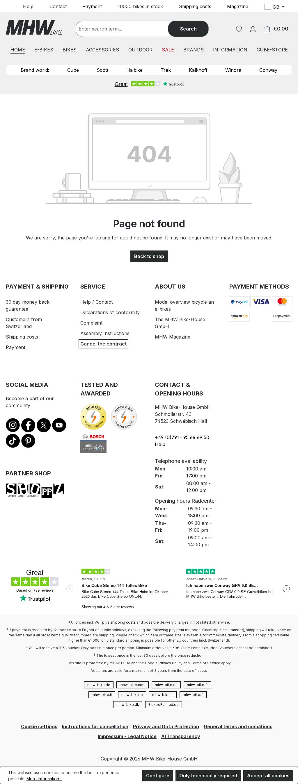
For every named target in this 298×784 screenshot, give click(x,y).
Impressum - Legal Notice (127, 736)
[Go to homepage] (35, 27)
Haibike (134, 70)
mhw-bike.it (102, 694)
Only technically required (208, 775)
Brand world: (35, 70)
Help (28, 6)
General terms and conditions (238, 726)
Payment (92, 6)
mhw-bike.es (166, 685)
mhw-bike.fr (197, 685)
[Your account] (253, 29)
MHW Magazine (172, 337)
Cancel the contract (103, 344)
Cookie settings (39, 726)
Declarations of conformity (110, 312)
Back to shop (149, 256)
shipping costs (123, 622)
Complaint (91, 323)
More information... (44, 778)
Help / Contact (96, 302)
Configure (157, 775)
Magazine (237, 6)
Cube (73, 70)
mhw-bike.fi (193, 694)
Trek (166, 70)
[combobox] (128, 29)
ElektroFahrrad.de (163, 704)
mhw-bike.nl (162, 694)
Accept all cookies (268, 775)
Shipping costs (195, 6)
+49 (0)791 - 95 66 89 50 (182, 437)
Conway (268, 70)
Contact (58, 6)
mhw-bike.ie (132, 694)
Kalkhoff (198, 70)
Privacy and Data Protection (166, 726)
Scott (102, 70)
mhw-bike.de (98, 685)
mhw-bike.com (133, 685)
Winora (233, 70)
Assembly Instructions (105, 333)
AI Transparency (180, 736)
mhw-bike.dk (127, 704)
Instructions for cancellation (95, 726)
